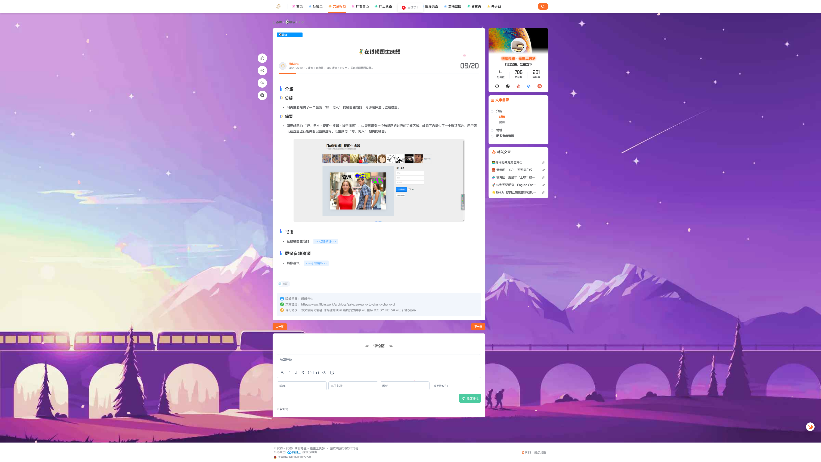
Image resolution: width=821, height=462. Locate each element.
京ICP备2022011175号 (344, 448)
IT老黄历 (362, 6)
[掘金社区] (529, 86)
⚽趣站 (290, 22)
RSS (527, 452)
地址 (499, 130)
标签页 (318, 6)
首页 (299, 6)
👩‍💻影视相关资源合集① (507, 162)
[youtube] (539, 86)
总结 (502, 116)
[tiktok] (507, 86)
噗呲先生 (294, 63)
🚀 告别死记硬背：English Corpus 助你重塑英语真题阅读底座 (514, 185)
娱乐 (285, 284)
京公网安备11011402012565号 (294, 457)
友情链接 (454, 6)
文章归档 (339, 6)
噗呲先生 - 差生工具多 (518, 58)
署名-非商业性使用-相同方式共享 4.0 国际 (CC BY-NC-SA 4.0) (358, 310)
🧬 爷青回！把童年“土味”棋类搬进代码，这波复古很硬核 (514, 177)
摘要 (502, 122)
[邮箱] (518, 86)
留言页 (476, 6)
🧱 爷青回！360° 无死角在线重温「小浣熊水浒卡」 (514, 170)
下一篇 (478, 326)
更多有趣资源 (505, 136)
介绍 (499, 111)
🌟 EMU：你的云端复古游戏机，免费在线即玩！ (514, 192)
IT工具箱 (385, 6)
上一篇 (280, 326)
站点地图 (540, 452)
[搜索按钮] (543, 6)
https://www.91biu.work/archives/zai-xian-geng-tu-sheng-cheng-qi (348, 304)
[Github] (497, 86)
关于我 (496, 6)
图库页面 (431, 6)
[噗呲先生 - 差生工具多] (280, 6)
